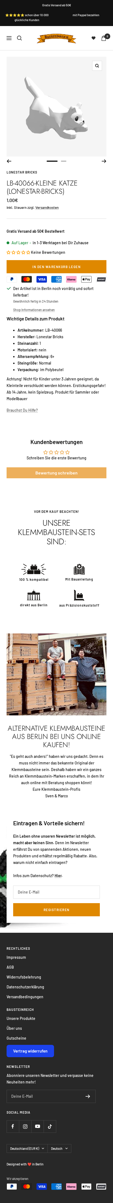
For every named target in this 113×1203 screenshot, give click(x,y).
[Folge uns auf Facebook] (13, 1126)
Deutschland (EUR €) (24, 1148)
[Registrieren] (88, 1096)
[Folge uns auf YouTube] (37, 1126)
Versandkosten (47, 207)
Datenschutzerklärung (25, 987)
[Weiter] (104, 161)
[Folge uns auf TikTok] (50, 1126)
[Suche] (19, 38)
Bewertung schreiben (56, 472)
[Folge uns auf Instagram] (25, 1126)
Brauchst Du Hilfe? (22, 410)
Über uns (14, 1028)
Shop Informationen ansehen (34, 310)
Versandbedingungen (25, 996)
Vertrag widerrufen (30, 1050)
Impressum (16, 957)
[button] (18, 252)
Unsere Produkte (21, 1018)
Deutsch (57, 1148)
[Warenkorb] (103, 38)
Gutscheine (16, 1038)
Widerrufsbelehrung (24, 977)
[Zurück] (9, 161)
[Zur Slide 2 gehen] (63, 161)
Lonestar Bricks (22, 172)
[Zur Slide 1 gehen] (52, 161)
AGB (10, 967)
